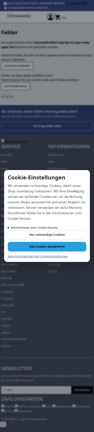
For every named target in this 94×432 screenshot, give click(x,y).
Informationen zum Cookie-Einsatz (34, 227)
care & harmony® (13, 285)
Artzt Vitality (9, 264)
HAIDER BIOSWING (13, 339)
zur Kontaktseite (15, 86)
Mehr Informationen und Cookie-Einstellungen (38, 256)
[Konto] (51, 16)
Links (4, 168)
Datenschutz (57, 168)
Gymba (5, 325)
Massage (54, 264)
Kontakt (6, 155)
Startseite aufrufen (17, 65)
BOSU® (6, 278)
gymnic (6, 332)
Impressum (55, 155)
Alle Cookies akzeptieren (47, 246)
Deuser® (7, 305)
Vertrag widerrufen (47, 126)
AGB (51, 161)
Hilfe (4, 161)
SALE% (53, 271)
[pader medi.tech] (14, 141)
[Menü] (64, 17)
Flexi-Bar (7, 319)
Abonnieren (82, 390)
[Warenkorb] (58, 16)
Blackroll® (8, 271)
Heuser (6, 346)
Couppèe (7, 298)
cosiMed (7, 291)
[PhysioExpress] (24, 16)
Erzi (3, 312)
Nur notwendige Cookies (47, 234)
